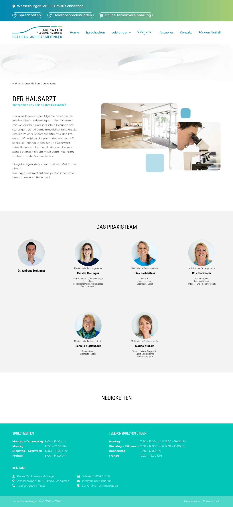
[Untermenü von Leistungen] (130, 32)
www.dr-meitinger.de (27, 501)
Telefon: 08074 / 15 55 (31, 485)
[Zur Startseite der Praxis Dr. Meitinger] (38, 32)
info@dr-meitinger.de (97, 480)
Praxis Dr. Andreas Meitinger (26, 83)
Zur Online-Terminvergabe (100, 485)
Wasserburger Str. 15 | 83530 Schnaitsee (43, 480)
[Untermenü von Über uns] (152, 32)
